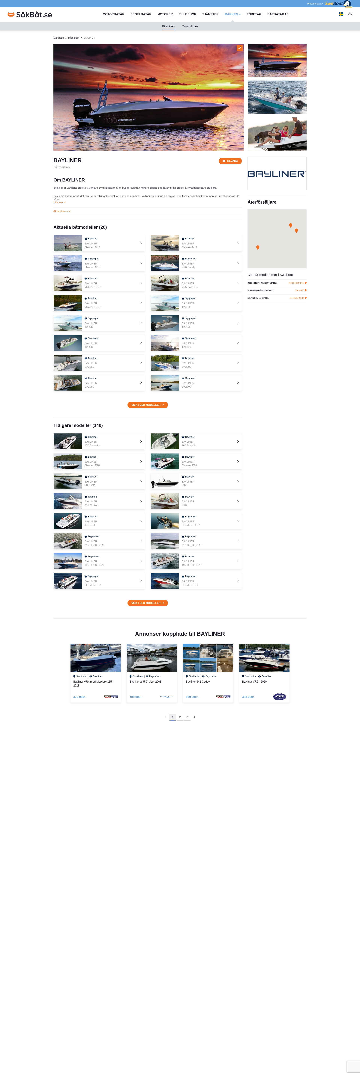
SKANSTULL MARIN (258, 298)
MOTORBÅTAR (113, 14)
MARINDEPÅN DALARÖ (260, 290)
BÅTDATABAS (278, 14)
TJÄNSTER (210, 14)
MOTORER (165, 14)
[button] (258, 247)
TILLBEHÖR (187, 14)
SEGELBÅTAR (141, 14)
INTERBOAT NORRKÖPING (262, 283)
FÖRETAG (254, 14)
